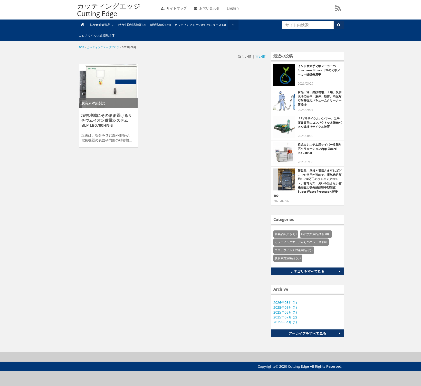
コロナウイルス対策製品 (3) (97, 35)
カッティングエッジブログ (103, 47)
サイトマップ (176, 8)
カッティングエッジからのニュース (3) (200, 25)
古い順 (260, 56)
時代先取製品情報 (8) (132, 25)
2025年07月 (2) (285, 317)
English (233, 8)
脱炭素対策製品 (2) (102, 25)
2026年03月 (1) (285, 302)
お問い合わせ (209, 8)
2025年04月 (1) (285, 322)
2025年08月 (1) (285, 312)
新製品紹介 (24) (160, 25)
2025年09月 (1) (285, 307)
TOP (81, 47)
